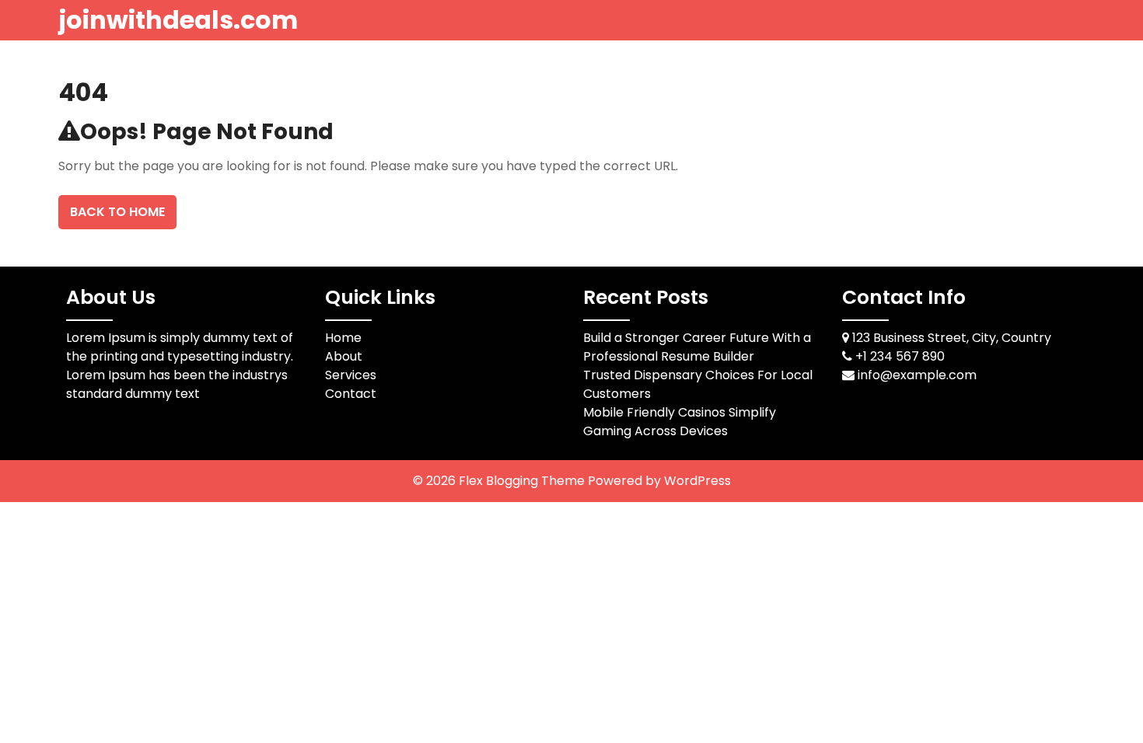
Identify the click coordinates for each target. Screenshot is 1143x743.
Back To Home (117, 212)
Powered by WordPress (659, 481)
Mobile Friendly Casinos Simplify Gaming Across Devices (679, 421)
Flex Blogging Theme (523, 481)
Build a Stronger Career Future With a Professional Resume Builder (697, 347)
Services (350, 375)
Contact (350, 394)
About (343, 356)
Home (343, 338)
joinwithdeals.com (178, 19)
